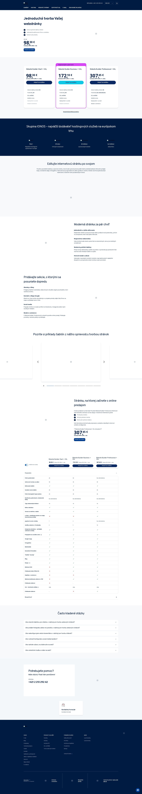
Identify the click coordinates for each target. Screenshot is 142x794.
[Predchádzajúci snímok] (37, 362)
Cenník (25, 748)
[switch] (26, 465)
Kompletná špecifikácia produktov (71, 111)
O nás (25, 738)
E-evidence (26, 764)
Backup (65, 748)
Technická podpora (28, 746)
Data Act (26, 759)
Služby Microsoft (68, 738)
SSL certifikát (47, 746)
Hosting (45, 740)
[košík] (116, 3)
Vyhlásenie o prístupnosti (29, 754)
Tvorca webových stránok (49, 748)
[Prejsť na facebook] (117, 727)
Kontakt (25, 751)
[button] (44, 386)
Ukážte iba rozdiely (33, 464)
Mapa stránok (27, 762)
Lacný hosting (87, 740)
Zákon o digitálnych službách (30, 756)
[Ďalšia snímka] (104, 362)
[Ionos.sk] (26, 3)
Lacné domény (87, 738)
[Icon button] (41, 535)
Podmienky (26, 743)
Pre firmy (66, 740)
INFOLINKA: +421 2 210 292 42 (95, 3)
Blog (25, 740)
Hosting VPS (47, 743)
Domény (46, 738)
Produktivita (67, 746)
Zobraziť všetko (67, 753)
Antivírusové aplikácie (69, 743)
